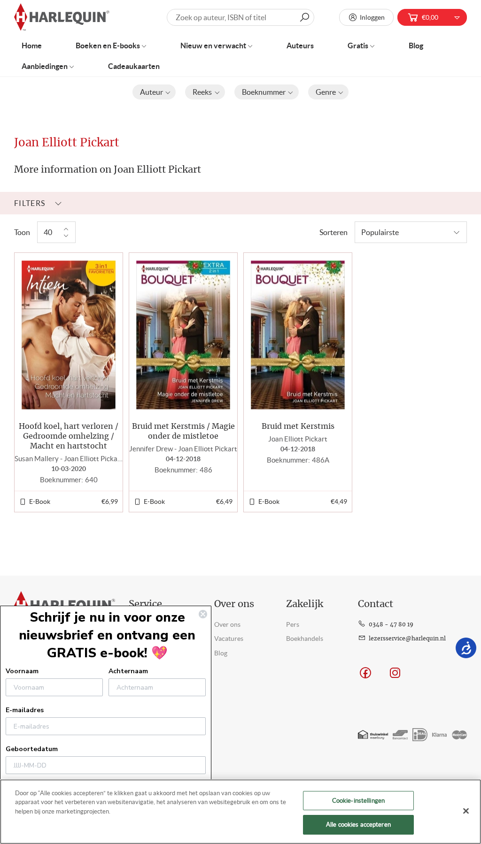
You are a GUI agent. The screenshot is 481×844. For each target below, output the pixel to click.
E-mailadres (25, 710)
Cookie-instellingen (358, 800)
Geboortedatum (32, 749)
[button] (154, 92)
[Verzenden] (304, 17)
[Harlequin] (61, 17)
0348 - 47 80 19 (391, 624)
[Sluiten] (466, 810)
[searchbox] (240, 17)
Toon (22, 232)
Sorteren (333, 232)
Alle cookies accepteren (358, 824)
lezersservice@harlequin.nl (407, 638)
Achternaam (128, 671)
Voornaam (22, 671)
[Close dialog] (203, 614)
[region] (240, 811)
